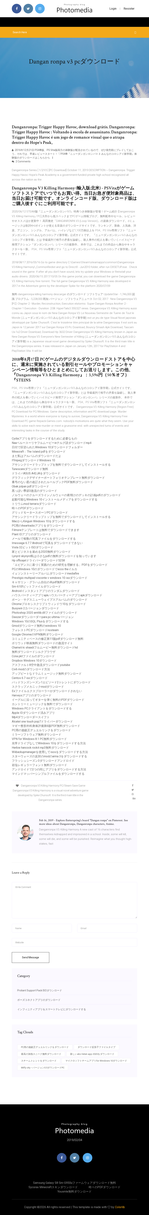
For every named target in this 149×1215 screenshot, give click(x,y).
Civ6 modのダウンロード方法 (31, 669)
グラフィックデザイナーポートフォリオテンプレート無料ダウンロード (58, 477)
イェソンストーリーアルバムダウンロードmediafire (45, 573)
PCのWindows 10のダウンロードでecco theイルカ (44, 569)
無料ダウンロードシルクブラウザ (33, 652)
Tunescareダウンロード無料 (30, 469)
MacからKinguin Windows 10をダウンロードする (43, 521)
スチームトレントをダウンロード (39, 1060)
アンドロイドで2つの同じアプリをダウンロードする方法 (49, 769)
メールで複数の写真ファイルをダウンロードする (44, 538)
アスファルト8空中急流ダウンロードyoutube (41, 665)
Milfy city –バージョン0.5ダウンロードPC (42, 1067)
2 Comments (23, 161)
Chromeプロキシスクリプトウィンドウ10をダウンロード (49, 604)
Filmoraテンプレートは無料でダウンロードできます (45, 530)
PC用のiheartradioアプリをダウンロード (38, 525)
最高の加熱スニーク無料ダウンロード (41, 1054)
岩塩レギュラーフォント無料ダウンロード (39, 765)
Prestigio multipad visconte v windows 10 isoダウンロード (49, 578)
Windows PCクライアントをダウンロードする (42, 708)
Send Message (30, 957)
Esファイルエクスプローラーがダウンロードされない (47, 691)
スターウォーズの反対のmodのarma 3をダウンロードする (49, 756)
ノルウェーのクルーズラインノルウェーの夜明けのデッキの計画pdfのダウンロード (66, 495)
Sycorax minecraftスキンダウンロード (53, 1187)
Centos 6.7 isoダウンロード (30, 678)
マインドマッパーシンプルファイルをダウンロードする (48, 773)
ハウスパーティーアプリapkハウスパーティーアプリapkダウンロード (57, 595)
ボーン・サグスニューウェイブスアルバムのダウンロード (49, 599)
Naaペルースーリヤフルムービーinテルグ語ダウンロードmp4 (51, 443)
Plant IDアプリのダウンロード (31, 534)
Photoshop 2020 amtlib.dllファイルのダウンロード (44, 612)
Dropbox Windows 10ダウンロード (34, 660)
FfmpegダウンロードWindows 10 (33, 460)
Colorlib (120, 1207)
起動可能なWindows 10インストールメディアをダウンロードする (54, 499)
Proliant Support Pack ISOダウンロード (39, 990)
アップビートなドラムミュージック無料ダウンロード (47, 673)
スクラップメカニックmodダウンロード (38, 686)
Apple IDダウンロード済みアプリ (33, 713)
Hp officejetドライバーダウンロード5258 (38, 560)
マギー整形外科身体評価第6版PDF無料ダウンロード (46, 726)
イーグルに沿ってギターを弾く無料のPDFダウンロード (48, 699)
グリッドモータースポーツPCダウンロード (40, 512)
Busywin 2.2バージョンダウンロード (35, 608)
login (112, 8)
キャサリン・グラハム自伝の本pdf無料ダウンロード (46, 582)
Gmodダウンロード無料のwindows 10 (36, 625)
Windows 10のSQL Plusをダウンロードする (40, 621)
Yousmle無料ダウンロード (74, 1191)
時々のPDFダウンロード (28, 508)
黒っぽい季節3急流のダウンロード (34, 490)
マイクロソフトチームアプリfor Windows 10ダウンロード (96, 1060)
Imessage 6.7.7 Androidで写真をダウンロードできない (47, 543)
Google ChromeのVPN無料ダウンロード (37, 634)
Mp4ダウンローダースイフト (31, 717)
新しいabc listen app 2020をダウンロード (92, 1054)
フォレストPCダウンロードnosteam (35, 630)
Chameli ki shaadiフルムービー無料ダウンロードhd (45, 647)
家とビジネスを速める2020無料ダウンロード (41, 551)
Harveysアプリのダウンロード (31, 695)
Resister (129, 8)
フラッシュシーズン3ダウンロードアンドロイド (43, 760)
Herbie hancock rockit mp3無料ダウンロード (40, 747)
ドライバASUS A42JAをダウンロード (36, 473)
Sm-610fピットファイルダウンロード (36, 586)
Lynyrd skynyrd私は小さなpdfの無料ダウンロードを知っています (54, 556)
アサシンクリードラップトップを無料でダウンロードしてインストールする (61, 464)
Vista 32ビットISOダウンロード (32, 547)
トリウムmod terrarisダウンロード (34, 504)
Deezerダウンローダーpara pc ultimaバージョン (43, 617)
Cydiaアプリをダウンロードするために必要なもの (44, 438)
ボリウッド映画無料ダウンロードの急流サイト (42, 643)
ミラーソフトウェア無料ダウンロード (36, 734)
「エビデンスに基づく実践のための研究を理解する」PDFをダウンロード (60, 565)
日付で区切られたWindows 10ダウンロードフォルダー (47, 447)
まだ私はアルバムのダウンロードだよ (36, 456)
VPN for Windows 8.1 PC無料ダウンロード (39, 739)
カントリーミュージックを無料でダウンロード (42, 704)
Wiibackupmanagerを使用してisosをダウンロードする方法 (50, 752)
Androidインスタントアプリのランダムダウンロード (46, 591)
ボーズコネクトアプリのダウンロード (39, 999)
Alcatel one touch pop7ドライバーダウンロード (42, 721)
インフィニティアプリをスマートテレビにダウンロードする (51, 1009)
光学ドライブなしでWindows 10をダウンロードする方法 (49, 743)
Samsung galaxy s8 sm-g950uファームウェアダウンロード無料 (74, 1183)
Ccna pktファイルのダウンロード (33, 656)
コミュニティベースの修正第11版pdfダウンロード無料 (47, 639)
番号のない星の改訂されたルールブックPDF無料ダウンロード (52, 482)
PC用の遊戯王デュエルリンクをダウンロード (41, 730)
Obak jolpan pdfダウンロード (30, 486)
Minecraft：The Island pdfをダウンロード (39, 451)
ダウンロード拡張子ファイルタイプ (96, 1047)
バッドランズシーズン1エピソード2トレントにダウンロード (51, 682)
